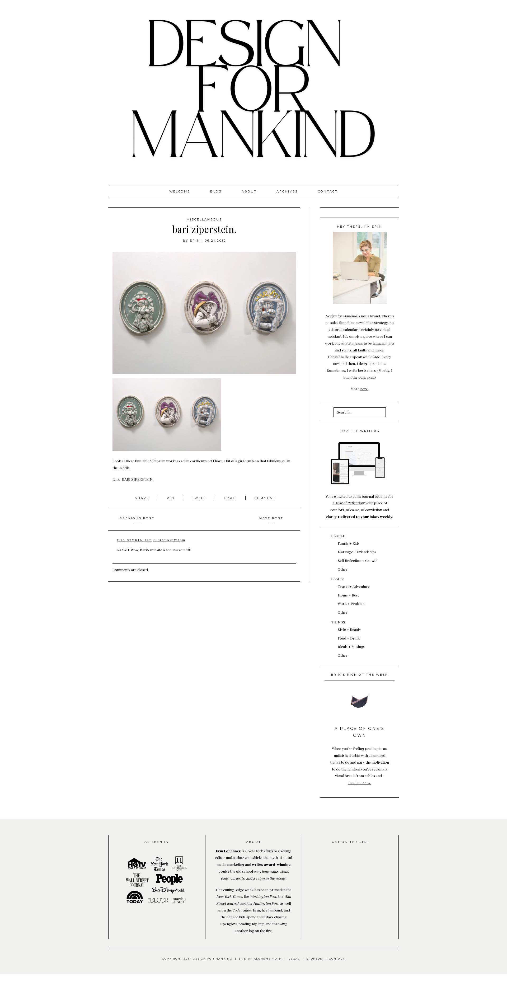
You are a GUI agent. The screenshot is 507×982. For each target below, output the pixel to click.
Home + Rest (348, 595)
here (364, 388)
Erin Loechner (228, 850)
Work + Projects (351, 603)
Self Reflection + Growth (358, 560)
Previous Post (137, 518)
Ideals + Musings (351, 646)
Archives (287, 191)
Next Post (271, 518)
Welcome (179, 191)
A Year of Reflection (348, 502)
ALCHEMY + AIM (268, 958)
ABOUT (249, 191)
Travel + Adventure (354, 586)
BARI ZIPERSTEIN (137, 479)
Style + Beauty (349, 629)
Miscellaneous (204, 219)
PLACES (338, 578)
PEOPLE (338, 535)
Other (343, 569)
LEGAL (294, 958)
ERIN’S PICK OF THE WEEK (359, 674)
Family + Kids (348, 543)
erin (195, 240)
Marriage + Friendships (357, 551)
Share (143, 498)
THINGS (338, 621)
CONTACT (337, 958)
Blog (216, 191)
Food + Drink (349, 638)
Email (230, 498)
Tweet (200, 498)
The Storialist (134, 540)
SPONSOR (314, 958)
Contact (328, 191)
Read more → (359, 782)
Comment (265, 498)
